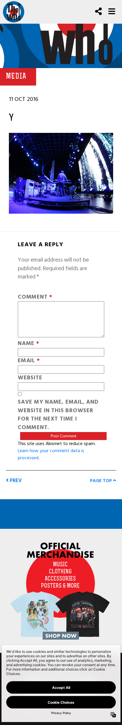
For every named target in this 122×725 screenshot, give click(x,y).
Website (30, 378)
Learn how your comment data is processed (51, 454)
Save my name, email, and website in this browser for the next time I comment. (58, 415)
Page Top (101, 480)
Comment (35, 297)
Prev (15, 480)
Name (28, 343)
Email (29, 361)
